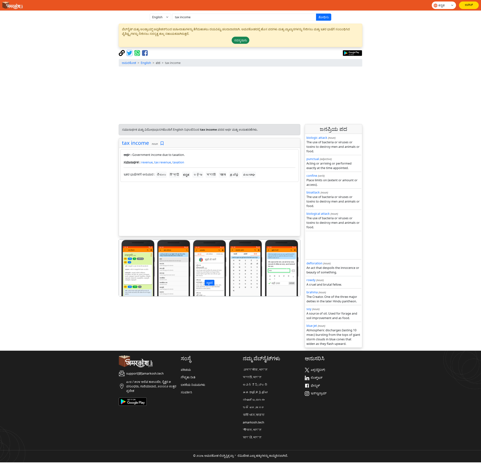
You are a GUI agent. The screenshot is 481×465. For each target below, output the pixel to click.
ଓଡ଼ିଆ (197, 175)
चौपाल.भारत (252, 430)
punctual (312, 159)
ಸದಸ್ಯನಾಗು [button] (240, 40)
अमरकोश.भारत (255, 370)
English (146, 63)
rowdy (310, 280)
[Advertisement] (240, 96)
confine (311, 176)
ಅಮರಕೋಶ (129, 63)
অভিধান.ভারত (254, 415)
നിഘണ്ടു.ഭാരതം (254, 400)
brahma (312, 292)
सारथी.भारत (252, 437)
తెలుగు (161, 175)
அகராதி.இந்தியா (255, 392)
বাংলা (223, 175)
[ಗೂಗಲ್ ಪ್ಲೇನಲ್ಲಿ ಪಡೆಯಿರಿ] (352, 53)
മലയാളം (249, 175)
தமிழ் (234, 175)
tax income (135, 142)
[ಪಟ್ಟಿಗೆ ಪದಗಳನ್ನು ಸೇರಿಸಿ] (162, 143)
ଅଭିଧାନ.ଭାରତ (254, 407)
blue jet (311, 326)
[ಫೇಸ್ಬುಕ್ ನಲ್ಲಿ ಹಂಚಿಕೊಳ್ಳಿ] (145, 53)
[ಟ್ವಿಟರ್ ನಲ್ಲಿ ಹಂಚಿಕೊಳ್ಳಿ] (129, 53)
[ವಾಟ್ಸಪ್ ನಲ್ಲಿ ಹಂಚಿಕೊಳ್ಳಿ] (137, 53)
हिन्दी (174, 175)
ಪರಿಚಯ (186, 370)
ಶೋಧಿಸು (323, 17)
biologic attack (316, 138)
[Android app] (133, 401)
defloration (314, 263)
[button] (132, 267)
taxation (178, 162)
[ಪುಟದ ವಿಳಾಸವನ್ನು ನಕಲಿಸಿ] (122, 53)
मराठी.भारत (252, 377)
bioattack (313, 192)
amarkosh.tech (253, 422)
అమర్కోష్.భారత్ (255, 385)
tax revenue (162, 162)
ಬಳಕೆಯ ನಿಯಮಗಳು (193, 385)
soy (308, 309)
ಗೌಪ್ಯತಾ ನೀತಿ (188, 377)
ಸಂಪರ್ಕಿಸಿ (186, 392)
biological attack (318, 214)
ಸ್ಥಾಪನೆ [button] (209, 282)
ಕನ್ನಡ (186, 175)
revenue (147, 162)
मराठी (211, 175)
